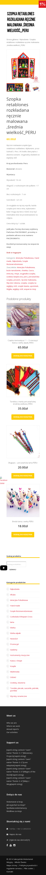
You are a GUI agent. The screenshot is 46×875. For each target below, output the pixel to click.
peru (26, 276)
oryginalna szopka (27, 273)
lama (12, 622)
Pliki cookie (28, 868)
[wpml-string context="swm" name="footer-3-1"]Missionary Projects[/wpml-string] (20, 753)
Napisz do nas (15, 834)
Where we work (13, 726)
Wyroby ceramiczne (18, 696)
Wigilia (9, 289)
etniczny (10, 273)
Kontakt (10, 871)
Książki (13, 666)
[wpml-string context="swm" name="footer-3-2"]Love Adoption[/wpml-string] (19, 762)
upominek (34, 286)
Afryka (12, 594)
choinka (25, 270)
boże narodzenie (14, 270)
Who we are (12, 723)
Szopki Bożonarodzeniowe (21, 611)
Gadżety (13, 649)
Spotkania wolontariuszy (17, 808)
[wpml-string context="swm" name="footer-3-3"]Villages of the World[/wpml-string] (21, 771)
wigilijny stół (18, 289)
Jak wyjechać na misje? (16, 805)
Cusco (31, 270)
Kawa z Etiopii (16, 660)
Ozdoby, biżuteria (17, 682)
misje (16, 273)
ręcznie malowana (28, 280)
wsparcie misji (30, 289)
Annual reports (13, 729)
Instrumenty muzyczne (20, 655)
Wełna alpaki (15, 633)
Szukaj (12, 569)
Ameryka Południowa (24, 258)
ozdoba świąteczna (15, 276)
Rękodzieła (24, 39)
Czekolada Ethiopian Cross (21, 616)
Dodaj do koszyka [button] (22, 355)
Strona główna (12, 39)
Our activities (12, 732)
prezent (16, 280)
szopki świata (23, 286)
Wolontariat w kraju (15, 801)
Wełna (12, 627)
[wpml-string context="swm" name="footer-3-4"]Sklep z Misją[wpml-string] (19, 781)
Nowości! (14, 638)
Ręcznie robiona (13, 283)
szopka (24, 283)
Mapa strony (12, 865)
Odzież (13, 677)
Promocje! (14, 644)
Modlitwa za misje (14, 811)
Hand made (15, 605)
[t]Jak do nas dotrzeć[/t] (19, 840)
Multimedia (14, 671)
